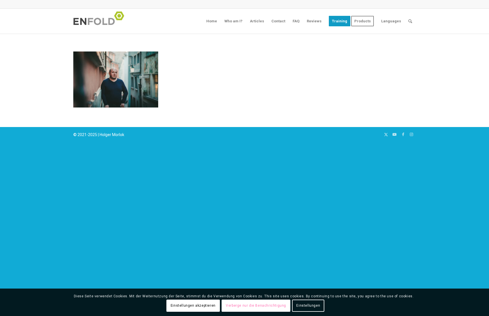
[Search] (410, 21)
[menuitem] (212, 21)
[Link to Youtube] (394, 134)
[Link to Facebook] (403, 134)
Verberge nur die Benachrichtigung (256, 306)
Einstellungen (308, 306)
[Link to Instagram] (411, 134)
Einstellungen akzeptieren (193, 306)
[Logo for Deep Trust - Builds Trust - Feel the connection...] (100, 21)
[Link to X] (386, 134)
